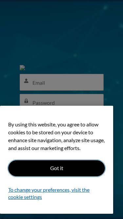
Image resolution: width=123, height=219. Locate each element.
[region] (56, 160)
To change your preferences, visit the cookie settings (49, 193)
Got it (56, 168)
